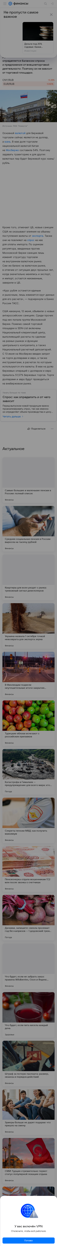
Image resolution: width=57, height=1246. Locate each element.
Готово (28, 1240)
